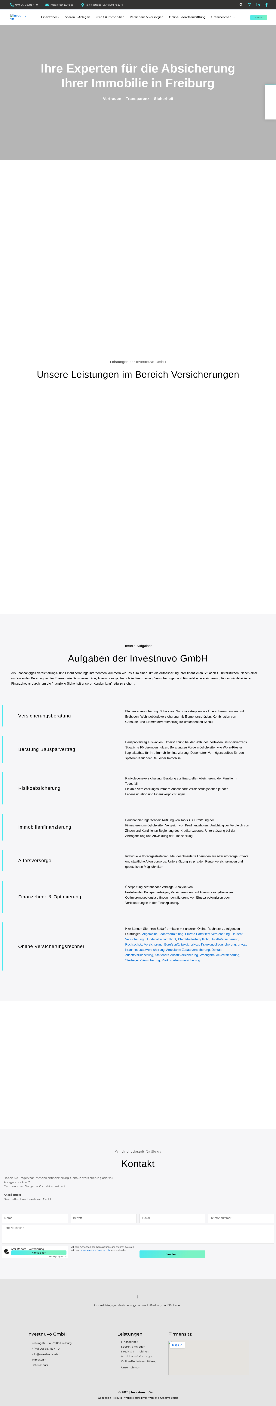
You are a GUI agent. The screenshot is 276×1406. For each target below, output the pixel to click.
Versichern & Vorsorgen (137, 1356)
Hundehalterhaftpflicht (161, 939)
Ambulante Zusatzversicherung (188, 950)
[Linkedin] (258, 5)
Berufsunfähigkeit (176, 944)
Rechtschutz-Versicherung (143, 944)
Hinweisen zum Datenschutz (94, 1250)
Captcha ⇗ (57, 1256)
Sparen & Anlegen (133, 1346)
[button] (241, 4)
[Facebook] (266, 5)
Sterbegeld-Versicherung (142, 960)
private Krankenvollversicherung (213, 944)
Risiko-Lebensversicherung (181, 960)
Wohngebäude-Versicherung (219, 955)
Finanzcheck (129, 1341)
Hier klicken (39, 1252)
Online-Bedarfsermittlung (139, 1361)
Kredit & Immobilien (135, 1351)
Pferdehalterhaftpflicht (193, 939)
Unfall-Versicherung (224, 939)
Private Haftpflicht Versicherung (207, 934)
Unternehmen (130, 1367)
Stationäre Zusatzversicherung (176, 955)
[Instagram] (250, 5)
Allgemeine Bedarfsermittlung (162, 934)
